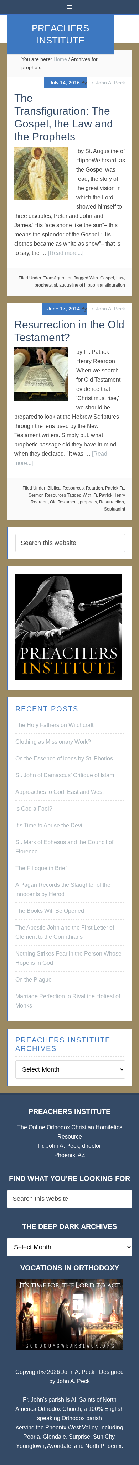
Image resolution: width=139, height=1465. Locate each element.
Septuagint (114, 509)
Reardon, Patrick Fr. (105, 488)
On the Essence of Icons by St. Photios (64, 758)
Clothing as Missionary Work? (53, 742)
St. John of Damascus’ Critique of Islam (64, 775)
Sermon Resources (47, 495)
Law (120, 278)
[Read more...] (65, 253)
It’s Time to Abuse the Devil (49, 825)
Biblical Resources (65, 488)
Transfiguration (58, 278)
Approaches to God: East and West (59, 792)
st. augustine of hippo (74, 285)
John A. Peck (73, 1381)
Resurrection (111, 501)
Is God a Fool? (33, 809)
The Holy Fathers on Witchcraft (54, 725)
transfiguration (111, 285)
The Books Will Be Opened (49, 911)
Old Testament (64, 501)
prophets (43, 285)
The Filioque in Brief (41, 868)
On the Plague (33, 980)
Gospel (107, 278)
